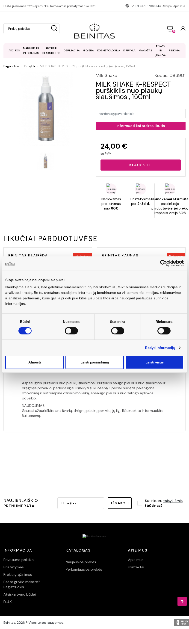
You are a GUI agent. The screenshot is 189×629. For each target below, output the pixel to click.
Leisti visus (154, 362)
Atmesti (34, 362)
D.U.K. (7, 601)
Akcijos (167, 6)
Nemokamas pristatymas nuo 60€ (72, 6)
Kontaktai (136, 567)
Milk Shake (106, 75)
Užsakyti (119, 503)
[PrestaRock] (181, 622)
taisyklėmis (173, 500)
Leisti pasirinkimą (94, 362)
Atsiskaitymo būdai (19, 594)
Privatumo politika (18, 559)
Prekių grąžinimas (17, 574)
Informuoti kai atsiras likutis (140, 125)
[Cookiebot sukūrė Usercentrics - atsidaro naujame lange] (163, 263)
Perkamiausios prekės (84, 569)
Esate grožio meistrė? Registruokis (26, 6)
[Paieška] (54, 28)
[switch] (71, 330)
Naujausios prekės (81, 562)
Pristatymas (13, 567)
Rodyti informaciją (160, 348)
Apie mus (179, 6)
